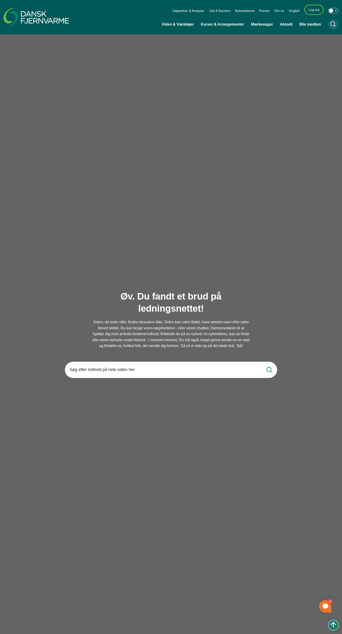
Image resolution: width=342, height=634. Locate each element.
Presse (264, 11)
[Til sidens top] (333, 625)
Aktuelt (286, 24)
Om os (279, 11)
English (294, 11)
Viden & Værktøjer (178, 24)
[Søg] (269, 370)
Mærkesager (262, 24)
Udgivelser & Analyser (188, 11)
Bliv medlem (310, 24)
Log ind (313, 10)
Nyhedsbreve (245, 11)
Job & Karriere (219, 11)
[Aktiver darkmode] (333, 10)
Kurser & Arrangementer (222, 24)
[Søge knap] (333, 24)
